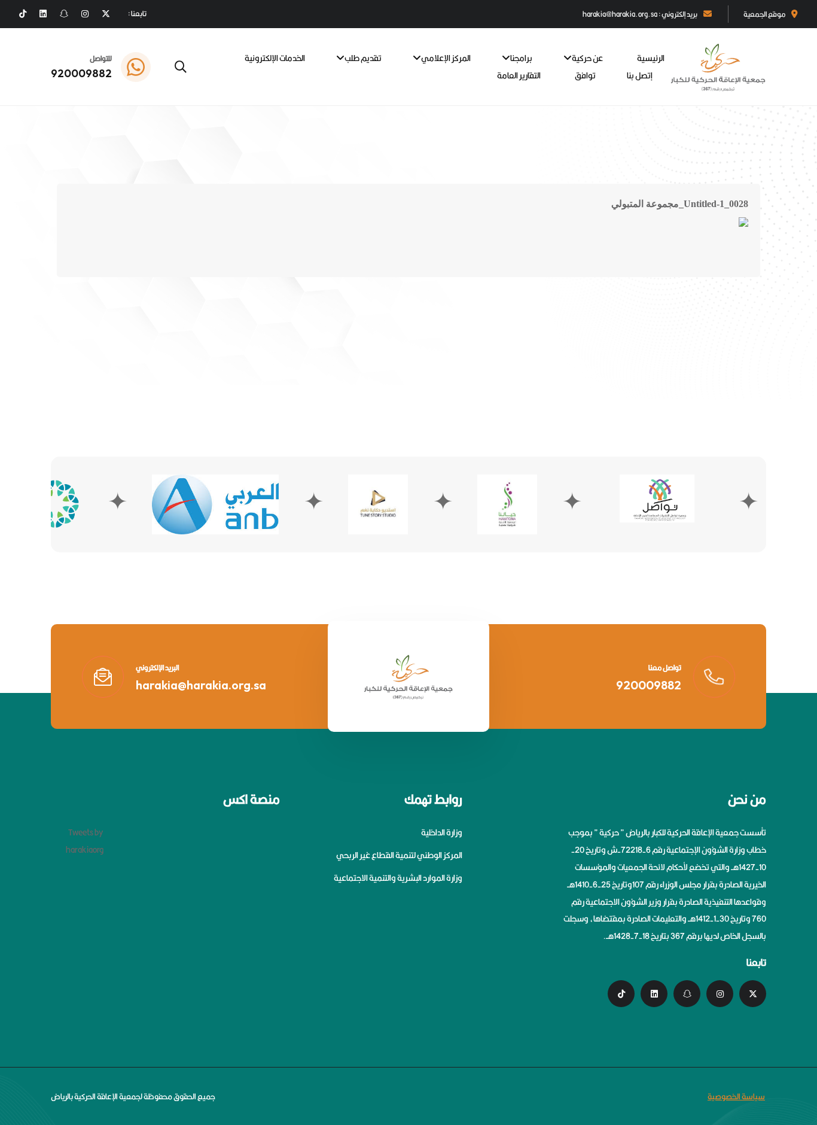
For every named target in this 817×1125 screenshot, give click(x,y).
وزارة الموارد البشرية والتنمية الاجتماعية (398, 878)
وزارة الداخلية (441, 832)
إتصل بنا (640, 75)
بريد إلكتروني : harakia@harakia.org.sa (640, 14)
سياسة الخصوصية (736, 1096)
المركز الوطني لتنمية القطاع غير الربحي (399, 855)
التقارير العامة (519, 75)
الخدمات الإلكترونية (275, 58)
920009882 (81, 73)
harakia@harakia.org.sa (201, 684)
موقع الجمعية (764, 14)
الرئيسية (650, 58)
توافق (585, 75)
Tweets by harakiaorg (84, 841)
